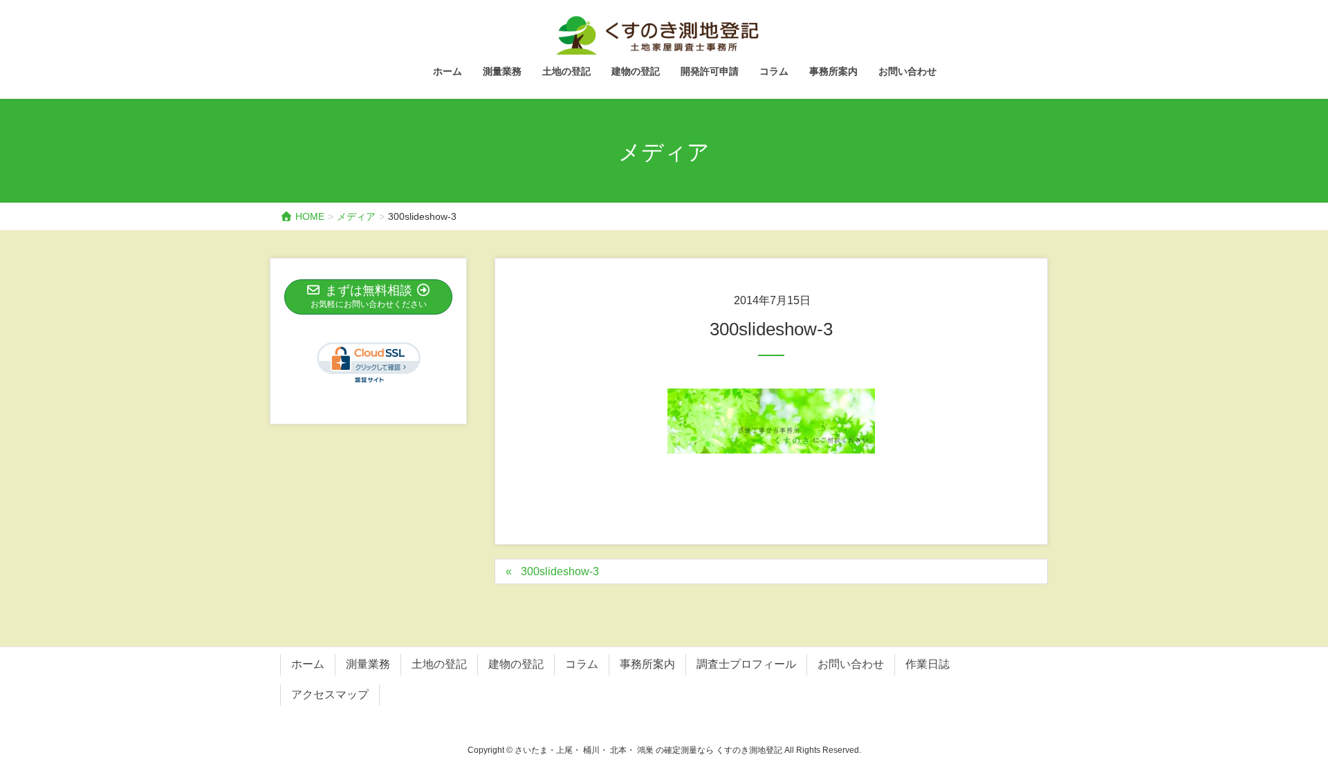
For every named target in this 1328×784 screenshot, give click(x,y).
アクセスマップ (330, 694)
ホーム (307, 664)
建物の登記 (516, 664)
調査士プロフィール (746, 664)
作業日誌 (927, 664)
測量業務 (368, 664)
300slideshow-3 (560, 571)
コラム (581, 664)
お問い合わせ (851, 664)
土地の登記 (439, 664)
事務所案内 (647, 664)
